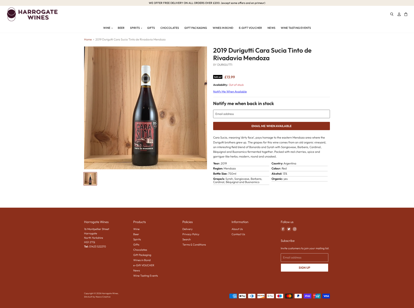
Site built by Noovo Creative (97, 296)
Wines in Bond (223, 27)
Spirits (135, 27)
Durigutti (225, 65)
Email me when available (271, 126)
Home (88, 39)
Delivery (187, 229)
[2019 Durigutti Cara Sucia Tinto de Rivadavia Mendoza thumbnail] (90, 178)
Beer (121, 27)
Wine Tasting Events (296, 27)
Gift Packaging (195, 27)
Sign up (304, 267)
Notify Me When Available (230, 91)
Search (186, 239)
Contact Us (238, 234)
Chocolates (169, 27)
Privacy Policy (190, 234)
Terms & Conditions (194, 244)
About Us (237, 229)
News (271, 27)
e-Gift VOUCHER (250, 27)
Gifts (151, 27)
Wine (107, 27)
